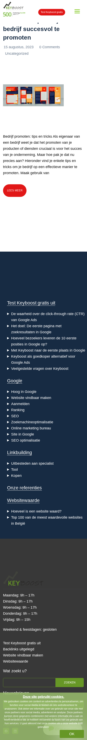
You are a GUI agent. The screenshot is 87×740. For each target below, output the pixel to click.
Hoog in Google (23, 392)
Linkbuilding (19, 452)
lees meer (14, 190)
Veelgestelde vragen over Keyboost (39, 369)
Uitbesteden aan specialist (32, 463)
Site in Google (22, 434)
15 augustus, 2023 (19, 47)
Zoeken (69, 682)
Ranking (17, 410)
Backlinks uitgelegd (18, 649)
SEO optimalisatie (25, 440)
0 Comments (49, 47)
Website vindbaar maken (31, 398)
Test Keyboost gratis (52, 12)
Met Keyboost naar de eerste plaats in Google (48, 350)
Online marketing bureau (31, 428)
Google (14, 380)
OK (71, 734)
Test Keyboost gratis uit (31, 303)
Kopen (16, 476)
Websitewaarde (23, 500)
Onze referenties (24, 487)
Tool (14, 470)
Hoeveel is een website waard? (36, 511)
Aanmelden (20, 404)
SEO (15, 416)
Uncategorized (17, 53)
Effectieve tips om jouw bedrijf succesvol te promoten (36, 29)
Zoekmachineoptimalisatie (32, 422)
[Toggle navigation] (77, 11)
